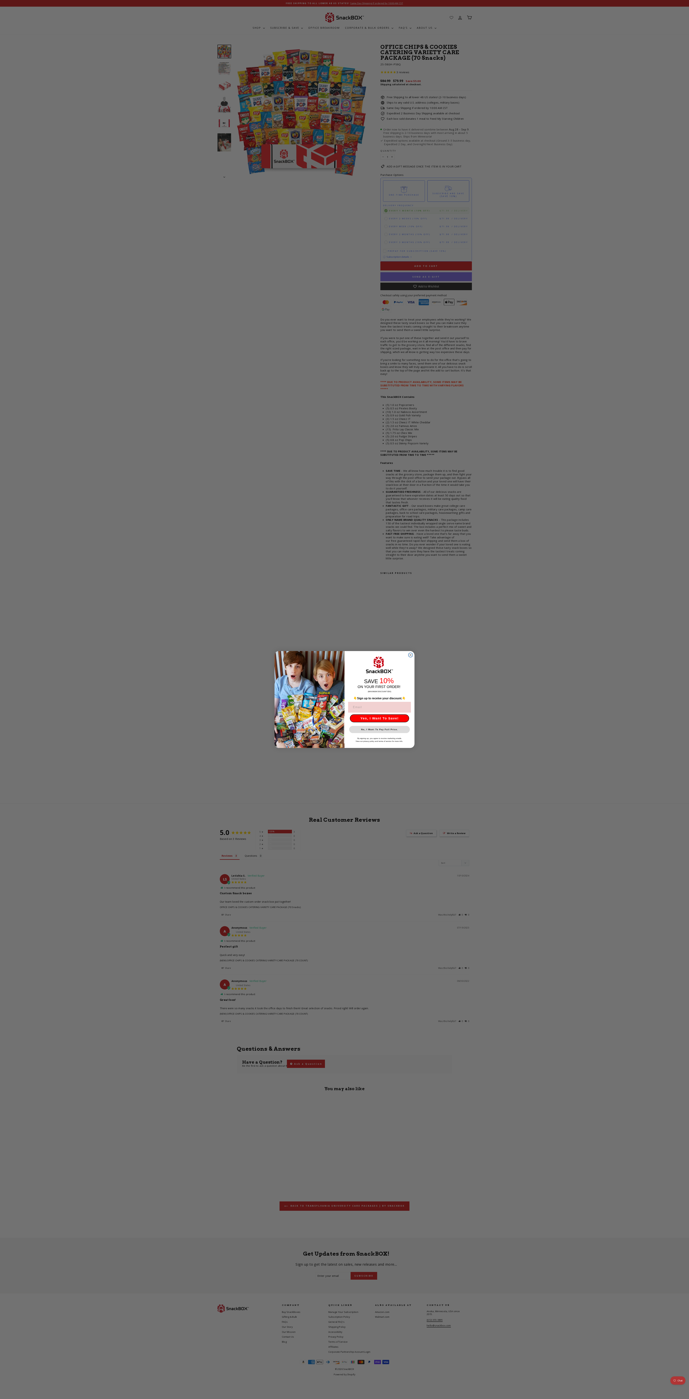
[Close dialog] (410, 655)
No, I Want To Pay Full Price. (379, 729)
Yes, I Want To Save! (379, 718)
